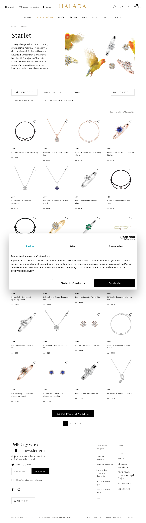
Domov (14, 26)
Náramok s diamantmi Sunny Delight (118, 346)
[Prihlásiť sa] (128, 7)
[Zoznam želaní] (121, 7)
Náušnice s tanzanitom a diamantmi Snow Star (53, 394)
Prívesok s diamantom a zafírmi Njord (56, 201)
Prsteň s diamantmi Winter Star (88, 297)
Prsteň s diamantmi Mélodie (86, 393)
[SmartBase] (65, 517)
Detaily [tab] (73, 246)
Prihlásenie (40, 471)
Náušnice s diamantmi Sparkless (88, 345)
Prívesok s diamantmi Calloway (119, 393)
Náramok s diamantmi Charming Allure (88, 153)
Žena (17, 464)
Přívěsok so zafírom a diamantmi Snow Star (56, 298)
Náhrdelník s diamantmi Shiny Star (55, 346)
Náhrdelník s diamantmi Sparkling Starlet (21, 298)
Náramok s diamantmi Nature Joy (24, 152)
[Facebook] (12, 489)
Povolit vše (115, 283)
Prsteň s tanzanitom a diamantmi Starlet (120, 153)
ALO (13, 148)
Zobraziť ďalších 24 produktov (73, 413)
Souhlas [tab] (30, 246)
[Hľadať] (114, 7)
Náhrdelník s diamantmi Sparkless (21, 201)
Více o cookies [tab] (116, 246)
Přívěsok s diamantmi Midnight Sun (119, 298)
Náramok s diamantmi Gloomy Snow (119, 201)
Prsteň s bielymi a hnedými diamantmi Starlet (22, 394)
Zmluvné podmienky (114, 517)
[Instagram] (18, 489)
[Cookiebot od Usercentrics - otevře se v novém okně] (122, 237)
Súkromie (131, 517)
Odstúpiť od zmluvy (94, 517)
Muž (29, 464)
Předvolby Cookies (71, 283)
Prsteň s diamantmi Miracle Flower (86, 201)
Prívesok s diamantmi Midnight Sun (55, 153)
